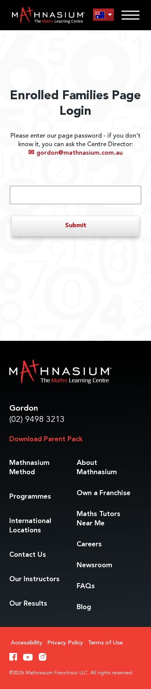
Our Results (28, 603)
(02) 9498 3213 (37, 420)
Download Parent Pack (45, 439)
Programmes (30, 496)
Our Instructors (34, 579)
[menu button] (103, 15)
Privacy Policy (65, 643)
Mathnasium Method (29, 467)
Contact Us (27, 554)
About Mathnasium (97, 467)
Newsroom (94, 565)
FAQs (86, 586)
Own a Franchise (103, 493)
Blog (84, 607)
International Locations (30, 526)
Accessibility (27, 643)
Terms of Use (105, 643)
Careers (89, 544)
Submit (75, 226)
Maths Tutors (98, 519)
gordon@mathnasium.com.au (75, 153)
